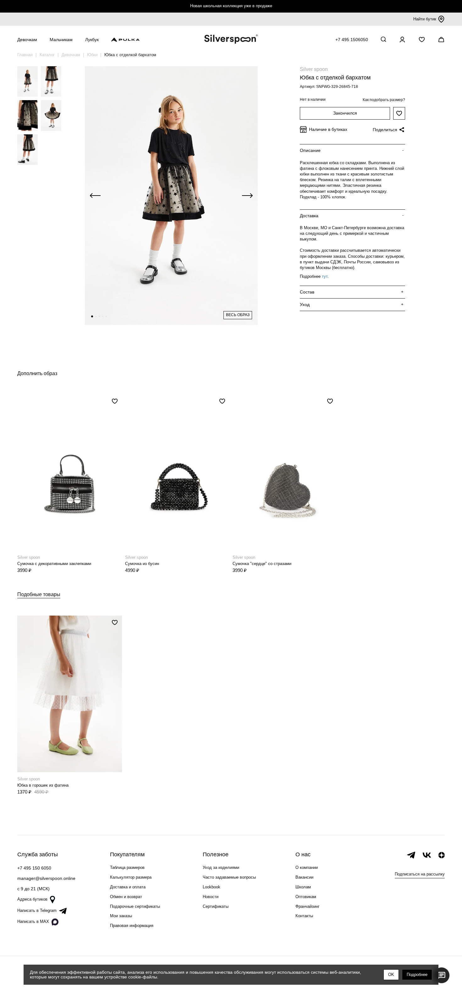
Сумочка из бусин (142, 563)
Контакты (304, 915)
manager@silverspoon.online (46, 878)
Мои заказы (121, 915)
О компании (306, 867)
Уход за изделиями (221, 867)
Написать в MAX (33, 921)
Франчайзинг (307, 906)
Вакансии (304, 877)
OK (391, 974)
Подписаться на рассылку (420, 874)
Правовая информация (131, 925)
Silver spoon (314, 69)
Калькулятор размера (130, 877)
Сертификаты (215, 906)
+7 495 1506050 (351, 39)
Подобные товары (38, 594)
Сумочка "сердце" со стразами (262, 563)
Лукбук (92, 39)
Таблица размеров (127, 867)
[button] (92, 316)
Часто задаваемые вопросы (229, 877)
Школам (303, 887)
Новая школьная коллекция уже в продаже (231, 5)
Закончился (345, 113)
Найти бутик (424, 19)
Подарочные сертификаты (135, 906)
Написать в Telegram (37, 910)
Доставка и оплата (128, 887)
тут (324, 276)
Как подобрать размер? (384, 100)
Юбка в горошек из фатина (43, 785)
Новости (210, 896)
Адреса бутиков (32, 899)
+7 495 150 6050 (34, 867)
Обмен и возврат (126, 896)
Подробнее (417, 974)
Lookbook (211, 887)
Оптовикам (305, 896)
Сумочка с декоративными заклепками (54, 563)
